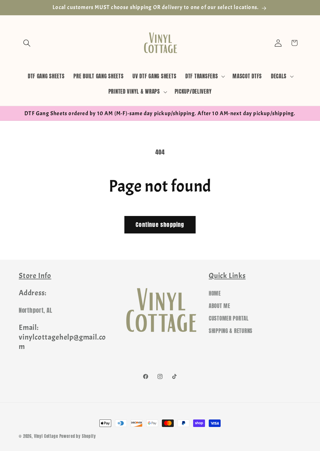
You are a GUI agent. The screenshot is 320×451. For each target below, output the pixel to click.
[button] (27, 43)
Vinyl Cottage (46, 436)
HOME (215, 293)
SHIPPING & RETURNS (230, 331)
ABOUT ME (219, 306)
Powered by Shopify (77, 436)
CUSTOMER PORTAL (229, 318)
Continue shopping (160, 224)
